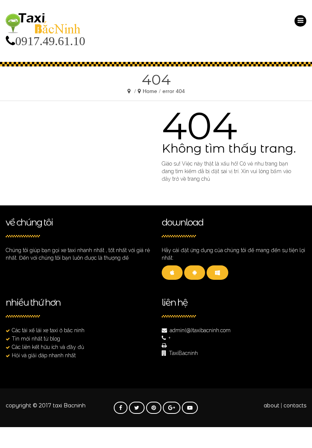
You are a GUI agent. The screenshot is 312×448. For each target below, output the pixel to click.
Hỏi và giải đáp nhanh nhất (44, 355)
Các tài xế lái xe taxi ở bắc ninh (48, 330)
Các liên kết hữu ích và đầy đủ (48, 347)
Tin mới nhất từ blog (36, 339)
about (271, 405)
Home (150, 91)
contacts (294, 405)
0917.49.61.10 (50, 41)
